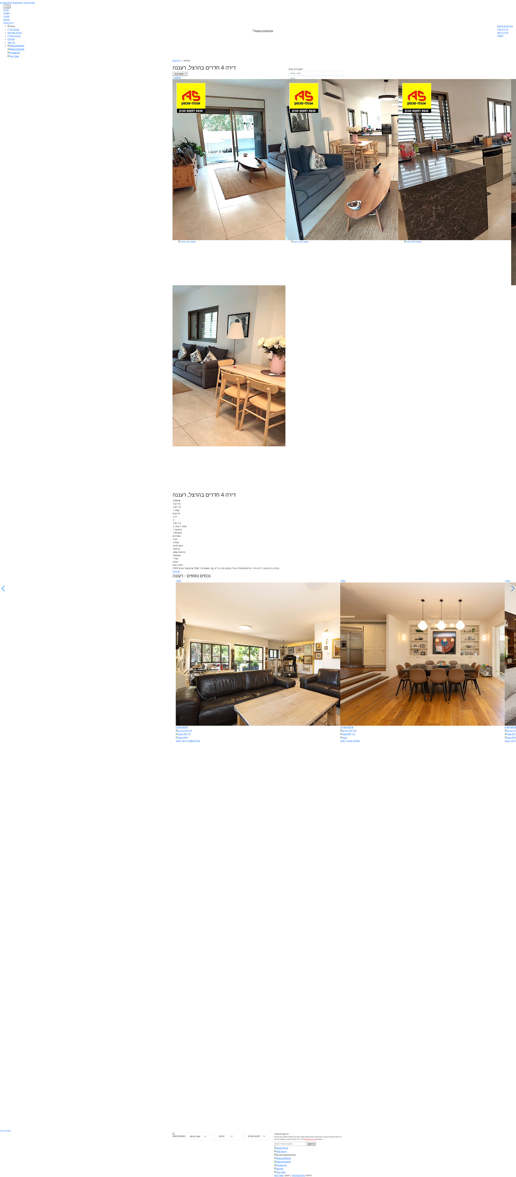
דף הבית (176, 60)
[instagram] (282, 1158)
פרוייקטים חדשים (505, 26)
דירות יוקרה (8, 22)
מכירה (6, 9)
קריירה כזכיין (502, 29)
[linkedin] (13, 56)
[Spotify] (278, 1168)
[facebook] (14, 52)
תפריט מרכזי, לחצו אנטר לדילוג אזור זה (17, 2)
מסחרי (6, 16)
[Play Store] (280, 1151)
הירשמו (311, 1143)
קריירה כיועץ (502, 32)
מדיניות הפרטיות (310, 1139)
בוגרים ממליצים (15, 32)
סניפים (6, 19)
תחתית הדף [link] (5, 1130)
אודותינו (11, 39)
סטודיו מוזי (279, 1175)
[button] (16, 26)
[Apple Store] (281, 1147)
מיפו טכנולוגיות (298, 1175)
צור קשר (11, 42)
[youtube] (16, 49)
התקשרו (177, 77)
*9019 (500, 35)
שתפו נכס (179, 73)
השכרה (6, 13)
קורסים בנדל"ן (14, 35)
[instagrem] (16, 45)
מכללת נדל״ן (13, 29)
